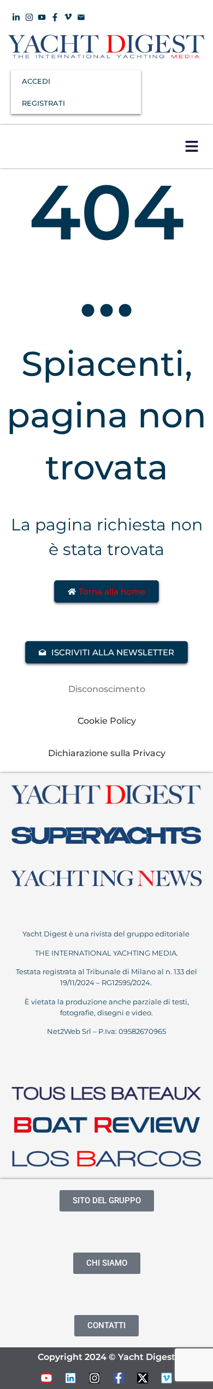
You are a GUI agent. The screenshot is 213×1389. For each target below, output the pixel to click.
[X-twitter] (142, 1378)
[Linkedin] (70, 1378)
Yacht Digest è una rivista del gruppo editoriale (106, 933)
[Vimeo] (166, 1378)
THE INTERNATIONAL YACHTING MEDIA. (106, 952)
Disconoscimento (106, 689)
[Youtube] (46, 1378)
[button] (191, 146)
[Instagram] (94, 1378)
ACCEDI (36, 81)
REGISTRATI (43, 103)
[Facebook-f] (118, 1378)
